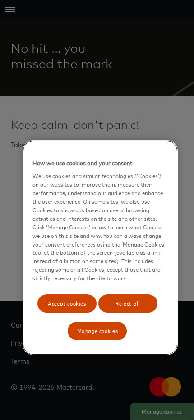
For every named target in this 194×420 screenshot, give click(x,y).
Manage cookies (97, 330)
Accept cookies (67, 303)
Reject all (127, 303)
